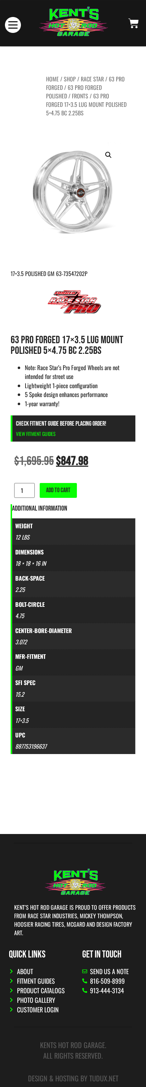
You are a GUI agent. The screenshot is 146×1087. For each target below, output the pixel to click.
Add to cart (58, 490)
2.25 (20, 589)
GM (18, 668)
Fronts (80, 96)
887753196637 (30, 746)
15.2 (19, 694)
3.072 (21, 642)
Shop (70, 79)
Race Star (92, 79)
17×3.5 (21, 720)
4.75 (19, 615)
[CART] (133, 23)
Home (52, 79)
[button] (108, 155)
